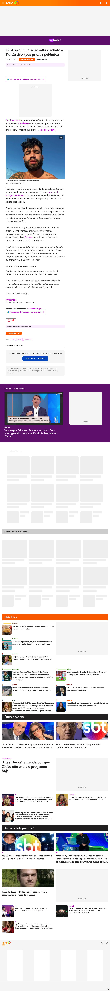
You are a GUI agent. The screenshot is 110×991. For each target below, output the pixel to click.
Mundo (14, 685)
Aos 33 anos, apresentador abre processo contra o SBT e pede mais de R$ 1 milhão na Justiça (27, 857)
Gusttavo (29, 237)
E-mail (100, 3)
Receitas (15, 623)
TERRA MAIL (71, 3)
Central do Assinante (86, 3)
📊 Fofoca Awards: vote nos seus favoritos (24, 79)
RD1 (19, 339)
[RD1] (11, 320)
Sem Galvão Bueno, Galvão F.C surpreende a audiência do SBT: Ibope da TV (78, 746)
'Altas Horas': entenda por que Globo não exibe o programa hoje (26, 766)
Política (15, 654)
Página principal (12, 3)
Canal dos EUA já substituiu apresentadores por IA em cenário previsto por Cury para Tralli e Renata (27, 746)
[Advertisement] (72, 816)
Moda (14, 700)
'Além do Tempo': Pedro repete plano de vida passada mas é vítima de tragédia (24, 893)
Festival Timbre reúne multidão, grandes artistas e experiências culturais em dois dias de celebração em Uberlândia (88, 911)
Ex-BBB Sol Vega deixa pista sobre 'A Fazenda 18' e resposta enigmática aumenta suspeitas (87, 798)
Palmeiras (15, 669)
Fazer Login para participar (35, 358)
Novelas (4, 889)
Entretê (27, 339)
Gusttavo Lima (13, 120)
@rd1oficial (11, 299)
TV (13, 339)
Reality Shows (6, 759)
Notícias (69, 685)
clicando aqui (34, 308)
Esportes (15, 639)
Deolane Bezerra (47, 129)
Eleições (7, 427)
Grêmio (68, 669)
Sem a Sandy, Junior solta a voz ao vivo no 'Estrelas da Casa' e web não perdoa (31, 910)
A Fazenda (72, 795)
